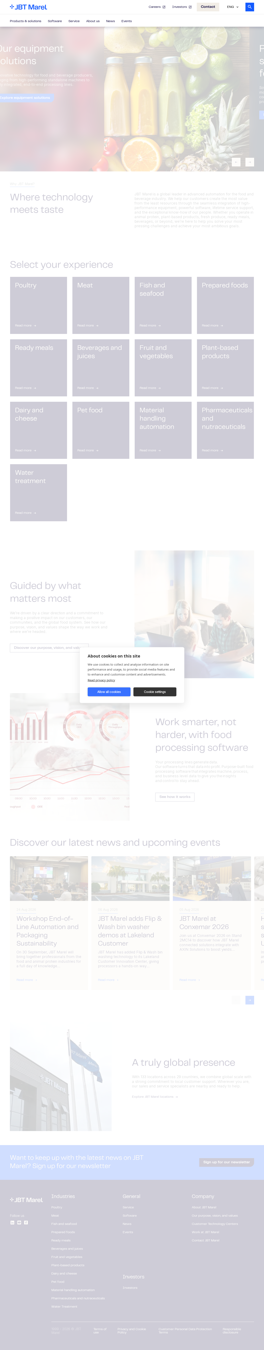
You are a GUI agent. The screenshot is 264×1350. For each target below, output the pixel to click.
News (110, 21)
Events (126, 21)
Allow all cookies (109, 692)
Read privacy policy (101, 680)
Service (74, 21)
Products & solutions (25, 21)
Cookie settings (155, 692)
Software (55, 21)
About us (93, 21)
